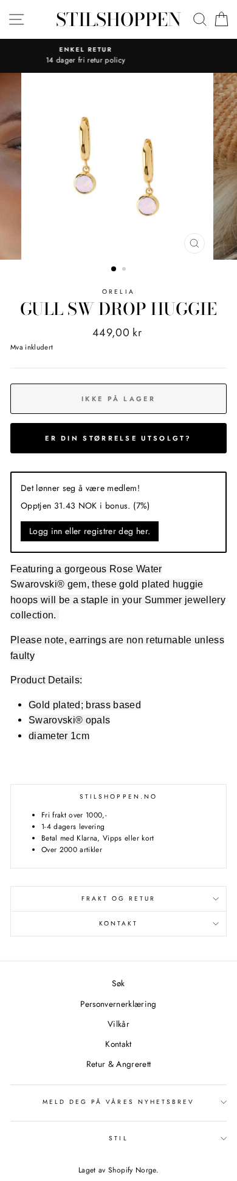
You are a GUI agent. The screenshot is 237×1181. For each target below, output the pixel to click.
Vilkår (118, 1024)
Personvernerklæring (118, 1004)
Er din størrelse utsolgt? (118, 438)
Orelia (118, 291)
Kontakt (118, 923)
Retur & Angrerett (118, 1064)
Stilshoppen (118, 19)
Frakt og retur (118, 898)
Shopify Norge (132, 1170)
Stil (118, 1138)
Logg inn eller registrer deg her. (89, 531)
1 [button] (114, 269)
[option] (118, 166)
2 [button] (125, 270)
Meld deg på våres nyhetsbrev (119, 1101)
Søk (118, 983)
